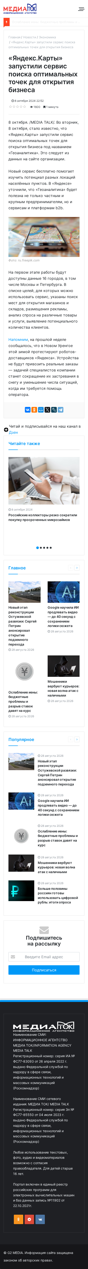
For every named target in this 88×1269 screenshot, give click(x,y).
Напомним (18, 339)
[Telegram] (60, 410)
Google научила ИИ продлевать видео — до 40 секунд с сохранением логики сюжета (63, 616)
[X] (47, 410)
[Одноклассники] (34, 410)
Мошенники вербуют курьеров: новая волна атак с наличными (56, 867)
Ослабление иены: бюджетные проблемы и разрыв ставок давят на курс (23, 701)
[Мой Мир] (41, 410)
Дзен (13, 432)
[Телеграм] (29, 1219)
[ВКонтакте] (28, 410)
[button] (37, 548)
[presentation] (42, 542)
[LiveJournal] (54, 410)
